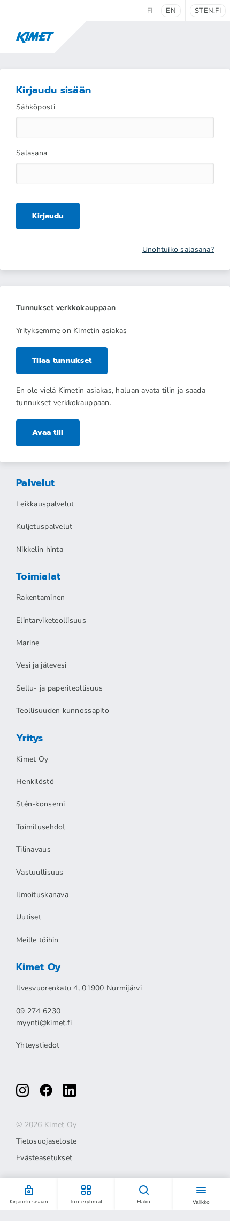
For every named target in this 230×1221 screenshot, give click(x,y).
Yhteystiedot (37, 1045)
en (171, 10)
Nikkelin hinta (39, 549)
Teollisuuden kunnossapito (62, 710)
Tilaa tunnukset (61, 360)
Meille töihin (37, 940)
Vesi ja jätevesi (41, 665)
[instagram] (22, 1090)
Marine (28, 643)
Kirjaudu (48, 215)
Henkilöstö (35, 781)
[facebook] (46, 1090)
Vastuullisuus (40, 872)
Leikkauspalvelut (45, 504)
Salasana (31, 153)
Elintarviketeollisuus (51, 620)
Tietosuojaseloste (46, 1141)
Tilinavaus (33, 849)
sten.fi (208, 10)
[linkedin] (69, 1090)
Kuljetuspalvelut (44, 526)
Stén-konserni (40, 804)
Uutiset (28, 917)
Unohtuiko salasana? (178, 249)
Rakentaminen (40, 597)
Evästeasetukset (44, 1158)
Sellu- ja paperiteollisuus (59, 688)
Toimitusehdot (41, 827)
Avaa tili (48, 432)
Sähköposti (35, 107)
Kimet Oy (32, 759)
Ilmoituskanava (42, 895)
